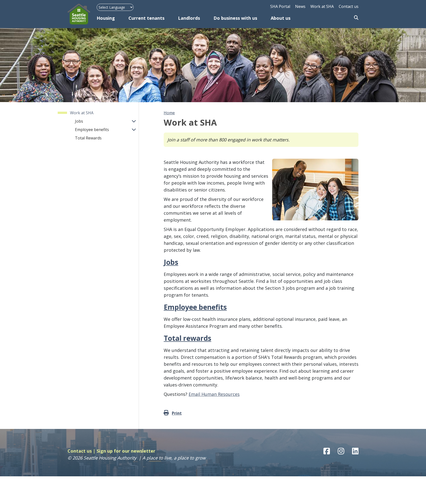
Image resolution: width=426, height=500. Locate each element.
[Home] (82, 14)
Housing (106, 18)
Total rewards (187, 338)
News (300, 6)
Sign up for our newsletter (126, 451)
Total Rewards (88, 137)
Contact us (348, 6)
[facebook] (326, 451)
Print (177, 413)
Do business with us (235, 18)
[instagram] (341, 451)
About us (280, 18)
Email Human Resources (214, 394)
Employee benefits (92, 129)
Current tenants (146, 18)
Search (356, 18)
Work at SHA (322, 6)
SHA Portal (280, 6)
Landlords (189, 18)
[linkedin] (355, 451)
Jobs (79, 121)
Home (169, 112)
